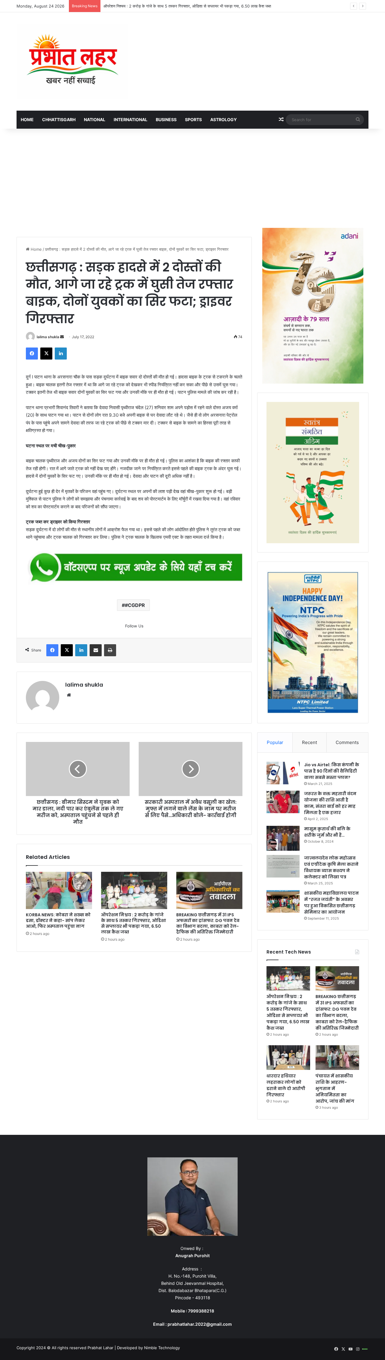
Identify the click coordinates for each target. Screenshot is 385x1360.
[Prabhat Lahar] (72, 61)
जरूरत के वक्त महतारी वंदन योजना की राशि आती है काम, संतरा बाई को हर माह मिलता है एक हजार (330, 803)
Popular (275, 742)
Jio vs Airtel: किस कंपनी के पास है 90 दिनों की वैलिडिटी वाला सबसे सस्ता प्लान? (331, 771)
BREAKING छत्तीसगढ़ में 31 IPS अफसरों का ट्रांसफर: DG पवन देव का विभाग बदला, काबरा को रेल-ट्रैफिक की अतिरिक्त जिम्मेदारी (207, 923)
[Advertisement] (192, 177)
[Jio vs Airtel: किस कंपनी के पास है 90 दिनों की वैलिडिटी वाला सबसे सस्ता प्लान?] (283, 773)
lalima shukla (48, 337)
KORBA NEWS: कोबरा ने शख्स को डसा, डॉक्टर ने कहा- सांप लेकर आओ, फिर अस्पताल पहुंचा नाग (58, 920)
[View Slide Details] (134, 568)
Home (27, 119)
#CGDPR (135, 605)
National (94, 119)
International (130, 119)
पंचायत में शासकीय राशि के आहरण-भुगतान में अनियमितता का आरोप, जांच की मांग (335, 1088)
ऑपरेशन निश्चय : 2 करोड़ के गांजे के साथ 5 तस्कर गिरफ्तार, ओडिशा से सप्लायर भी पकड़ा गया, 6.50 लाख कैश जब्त (133, 923)
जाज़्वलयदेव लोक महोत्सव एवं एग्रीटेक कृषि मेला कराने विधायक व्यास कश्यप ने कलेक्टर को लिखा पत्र (331, 867)
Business (166, 119)
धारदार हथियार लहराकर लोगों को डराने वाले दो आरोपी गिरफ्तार (285, 1085)
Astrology (223, 119)
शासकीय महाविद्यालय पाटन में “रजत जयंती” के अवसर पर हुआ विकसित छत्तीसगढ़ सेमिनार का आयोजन (331, 902)
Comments (347, 742)
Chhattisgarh (58, 119)
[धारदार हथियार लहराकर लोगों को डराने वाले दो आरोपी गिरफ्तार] (288, 1057)
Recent (309, 742)
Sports (193, 119)
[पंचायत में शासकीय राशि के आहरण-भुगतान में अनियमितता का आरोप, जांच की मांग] (337, 1057)
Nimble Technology (162, 1347)
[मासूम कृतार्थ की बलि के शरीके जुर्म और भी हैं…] (283, 838)
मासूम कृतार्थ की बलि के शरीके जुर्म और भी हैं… (327, 832)
